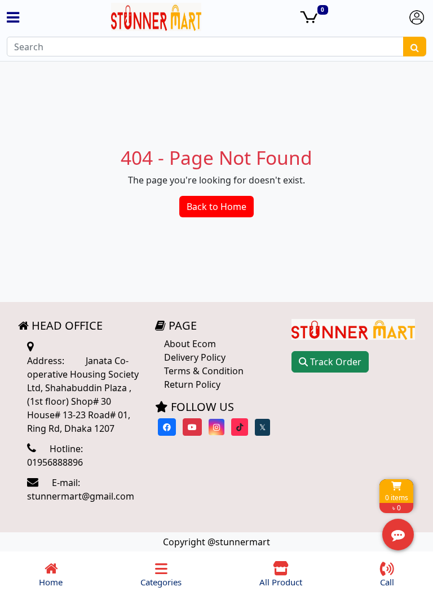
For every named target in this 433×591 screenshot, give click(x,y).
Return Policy (192, 384)
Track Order (334, 362)
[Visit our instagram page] (216, 427)
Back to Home (216, 206)
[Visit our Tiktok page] (239, 427)
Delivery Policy (195, 357)
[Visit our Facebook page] (167, 427)
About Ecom (190, 344)
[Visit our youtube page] (192, 427)
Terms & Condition (204, 371)
